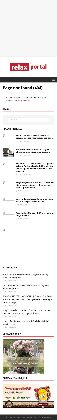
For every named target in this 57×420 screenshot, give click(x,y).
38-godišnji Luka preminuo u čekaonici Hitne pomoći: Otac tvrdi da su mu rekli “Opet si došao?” (35, 185)
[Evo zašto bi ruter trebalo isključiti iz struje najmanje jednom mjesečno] (8, 155)
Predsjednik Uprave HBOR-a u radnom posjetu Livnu (34, 214)
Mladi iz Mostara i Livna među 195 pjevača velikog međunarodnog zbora (35, 136)
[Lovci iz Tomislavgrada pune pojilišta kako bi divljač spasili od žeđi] (8, 204)
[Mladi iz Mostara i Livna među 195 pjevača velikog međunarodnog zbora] (8, 141)
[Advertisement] (28, 28)
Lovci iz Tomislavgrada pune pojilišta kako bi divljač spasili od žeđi (34, 200)
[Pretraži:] (28, 119)
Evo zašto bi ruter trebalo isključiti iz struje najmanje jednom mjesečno (34, 150)
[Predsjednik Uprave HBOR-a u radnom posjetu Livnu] (8, 218)
